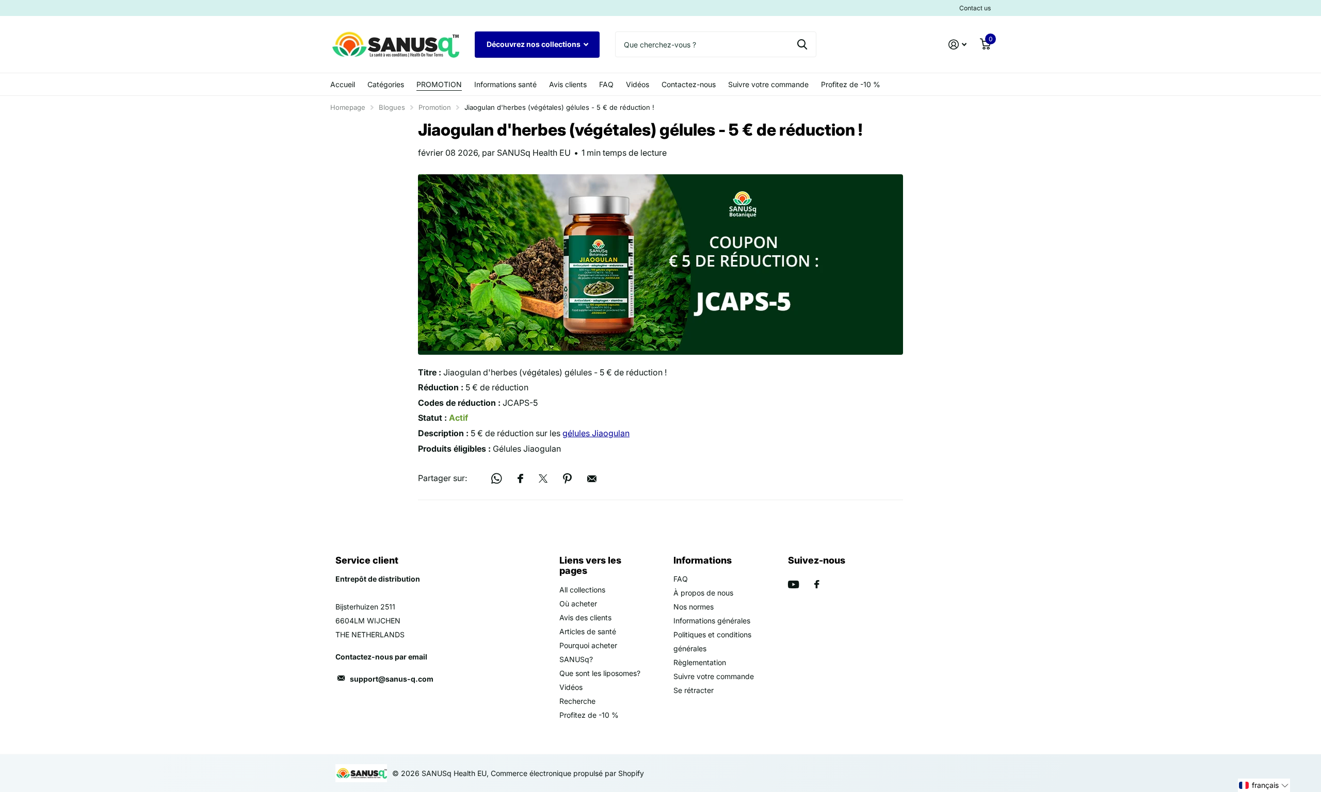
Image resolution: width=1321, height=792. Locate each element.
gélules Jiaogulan (596, 433)
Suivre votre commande (768, 84)
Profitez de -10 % (850, 84)
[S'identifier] (957, 44)
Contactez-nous (689, 84)
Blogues (392, 107)
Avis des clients (585, 617)
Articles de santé (587, 631)
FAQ (606, 84)
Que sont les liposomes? (599, 673)
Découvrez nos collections (534, 44)
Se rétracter (693, 690)
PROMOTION (439, 84)
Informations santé (505, 84)
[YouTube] (793, 584)
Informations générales (711, 620)
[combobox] (715, 44)
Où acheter (578, 603)
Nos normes (693, 606)
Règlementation (699, 662)
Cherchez (802, 44)
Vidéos (637, 84)
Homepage (347, 107)
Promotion (434, 107)
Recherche (577, 701)
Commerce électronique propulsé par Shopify (567, 773)
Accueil (342, 84)
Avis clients (568, 84)
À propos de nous (703, 592)
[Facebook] (816, 584)
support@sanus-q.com (391, 678)
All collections (582, 589)
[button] (1264, 785)
